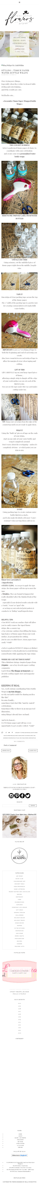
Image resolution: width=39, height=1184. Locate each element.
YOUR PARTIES (20, 1143)
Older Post (33, 750)
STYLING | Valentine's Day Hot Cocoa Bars (20, 1167)
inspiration (19, 930)
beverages (27, 732)
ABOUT (20, 1136)
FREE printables (19, 886)
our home (19, 933)
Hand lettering (19, 889)
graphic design (19, 912)
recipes (19, 941)
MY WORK (20, 1141)
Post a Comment (10, 745)
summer (19, 943)
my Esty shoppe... (15, 692)
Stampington (11, 738)
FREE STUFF (20, 1139)
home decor (19, 923)
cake (19, 899)
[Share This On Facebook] (5, 732)
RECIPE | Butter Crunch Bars (20, 1165)
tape (21, 738)
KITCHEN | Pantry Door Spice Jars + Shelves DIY (19, 814)
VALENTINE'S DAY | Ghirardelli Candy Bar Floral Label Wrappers (20, 1163)
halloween (19, 915)
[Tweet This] (8, 732)
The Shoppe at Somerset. (21, 671)
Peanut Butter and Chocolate (19, 891)
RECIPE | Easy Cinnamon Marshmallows (20, 1171)
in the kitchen (19, 928)
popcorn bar (19, 938)
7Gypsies (4, 665)
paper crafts (19, 936)
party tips (32, 735)
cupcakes (19, 904)
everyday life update (19, 907)
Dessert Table (19, 884)
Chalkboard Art (19, 881)
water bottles (32, 738)
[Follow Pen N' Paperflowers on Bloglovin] (19, 1156)
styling (17, 738)
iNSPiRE (19, 925)
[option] (19, 44)
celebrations (19, 902)
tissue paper (25, 738)
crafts (32, 732)
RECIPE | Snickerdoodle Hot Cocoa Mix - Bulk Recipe (20, 1169)
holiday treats (19, 920)
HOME (20, 1134)
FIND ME (20, 1147)
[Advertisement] (19, 1088)
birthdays (19, 897)
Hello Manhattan (30, 1182)
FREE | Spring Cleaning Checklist (19, 43)
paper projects (11, 735)
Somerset (5, 738)
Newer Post (6, 750)
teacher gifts (19, 946)
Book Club (19, 878)
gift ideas (19, 910)
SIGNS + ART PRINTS (20, 1138)
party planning (26, 735)
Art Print (19, 876)
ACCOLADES (20, 1145)
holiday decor (19, 917)
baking (19, 894)
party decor (18, 735)
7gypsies (22, 732)
